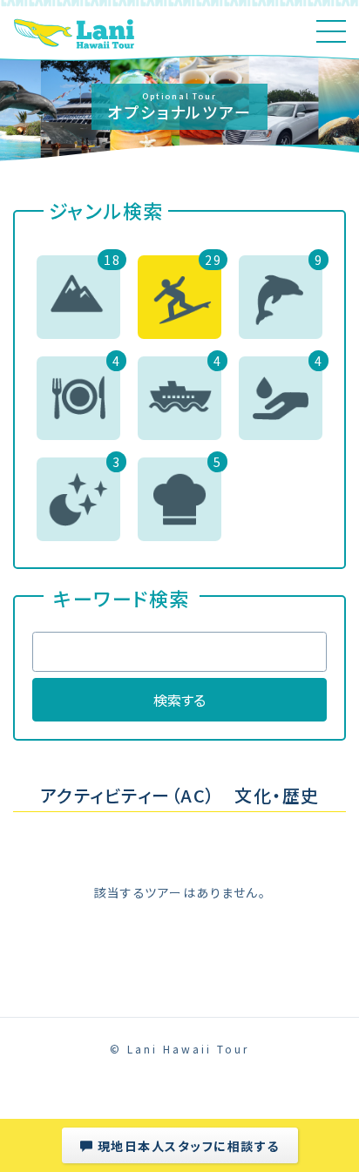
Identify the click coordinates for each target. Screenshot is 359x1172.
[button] (78, 297)
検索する (179, 699)
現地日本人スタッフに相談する (186, 1146)
